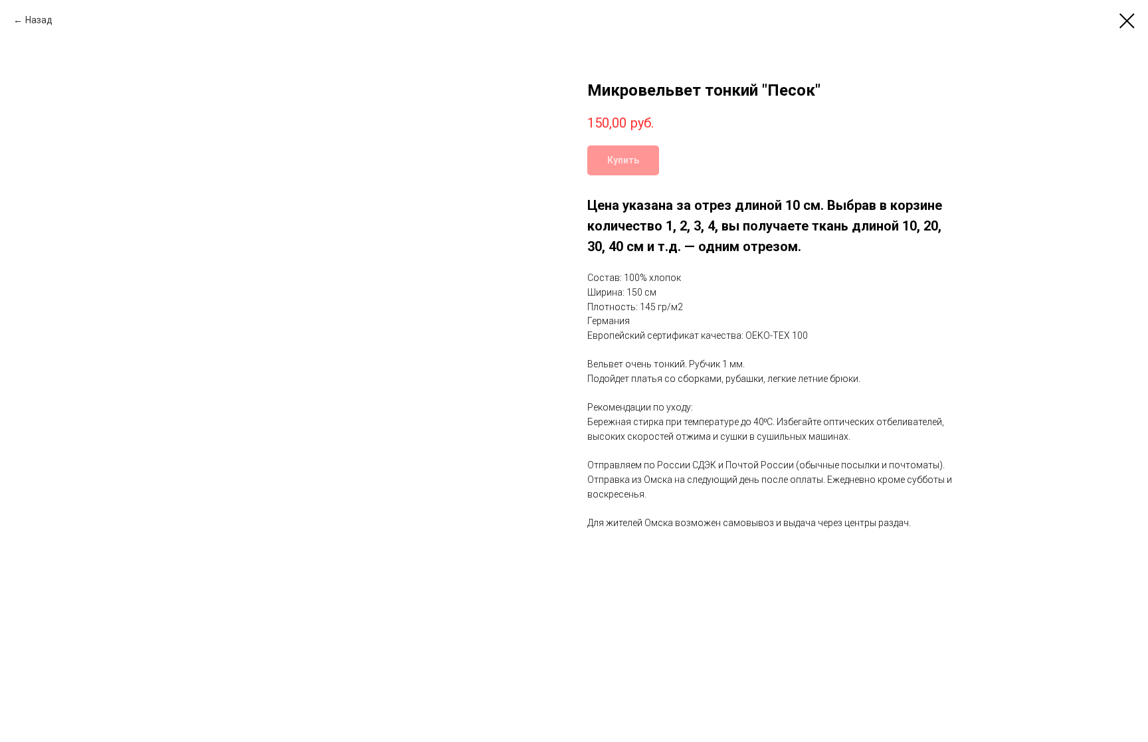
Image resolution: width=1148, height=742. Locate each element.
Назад (38, 20)
